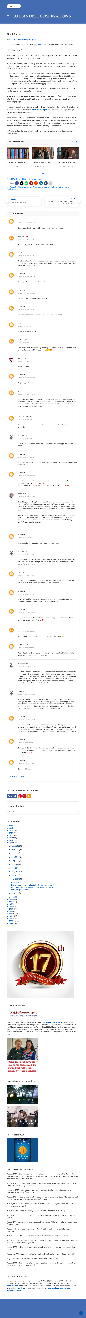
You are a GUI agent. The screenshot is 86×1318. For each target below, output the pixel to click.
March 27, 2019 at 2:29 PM (26, 394)
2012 (11, 914)
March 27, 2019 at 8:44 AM (26, 277)
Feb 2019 (15, 893)
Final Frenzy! (16, 882)
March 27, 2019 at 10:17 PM (26, 554)
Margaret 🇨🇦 (23, 236)
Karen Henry (22, 494)
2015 (11, 906)
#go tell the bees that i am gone (56, 187)
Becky (20, 628)
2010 (11, 918)
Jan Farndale (23, 645)
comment (42, 45)
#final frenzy (37, 187)
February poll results (19, 890)
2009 (11, 921)
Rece (20, 391)
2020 (11, 840)
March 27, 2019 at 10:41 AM (26, 326)
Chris (20, 253)
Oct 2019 (15, 853)
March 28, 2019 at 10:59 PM (26, 764)
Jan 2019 (15, 897)
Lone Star (21, 323)
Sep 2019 (15, 857)
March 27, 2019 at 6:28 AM (26, 223)
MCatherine (22, 358)
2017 (11, 902)
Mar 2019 (15, 879)
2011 (11, 916)
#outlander (11, 189)
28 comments (36, 179)
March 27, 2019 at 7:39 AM (26, 256)
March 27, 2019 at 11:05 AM (26, 343)
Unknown (21, 274)
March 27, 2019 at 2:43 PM (26, 438)
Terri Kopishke (23, 340)
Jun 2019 (15, 868)
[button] (17, 183)
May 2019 (15, 871)
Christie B (21, 535)
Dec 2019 (15, 846)
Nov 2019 (15, 850)
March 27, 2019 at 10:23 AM (26, 310)
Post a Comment (19, 776)
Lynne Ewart (22, 691)
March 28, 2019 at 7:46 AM (26, 631)
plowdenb (22, 290)
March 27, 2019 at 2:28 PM (26, 378)
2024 (11, 830)
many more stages (39, 109)
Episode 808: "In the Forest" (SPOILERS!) (50, 162)
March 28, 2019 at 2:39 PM (26, 720)
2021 (11, 838)
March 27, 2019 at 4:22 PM (26, 476)
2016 (11, 904)
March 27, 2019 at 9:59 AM (26, 293)
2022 (11, 835)
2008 (11, 923)
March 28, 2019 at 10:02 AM (26, 667)
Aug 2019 (15, 861)
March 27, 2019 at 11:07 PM (26, 575)
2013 (11, 911)
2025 (11, 828)
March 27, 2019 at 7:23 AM (26, 239)
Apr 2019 (15, 875)
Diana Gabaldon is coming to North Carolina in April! (32, 885)
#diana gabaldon (24, 187)
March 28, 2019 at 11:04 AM (26, 694)
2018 (11, 899)
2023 (11, 833)
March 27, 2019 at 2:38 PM (26, 420)
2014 (11, 909)
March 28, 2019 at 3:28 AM (26, 613)
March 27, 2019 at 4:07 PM (26, 457)
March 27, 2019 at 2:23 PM (26, 361)
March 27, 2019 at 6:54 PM (26, 497)
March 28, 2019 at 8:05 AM (26, 648)
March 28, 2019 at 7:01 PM (26, 743)
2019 (11, 842)
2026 (11, 826)
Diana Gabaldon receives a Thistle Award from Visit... (32, 887)
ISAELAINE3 (21, 572)
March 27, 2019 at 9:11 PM (26, 538)
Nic (19, 220)
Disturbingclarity (25, 417)
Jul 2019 (15, 864)
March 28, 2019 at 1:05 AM (26, 594)
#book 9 (12, 187)
